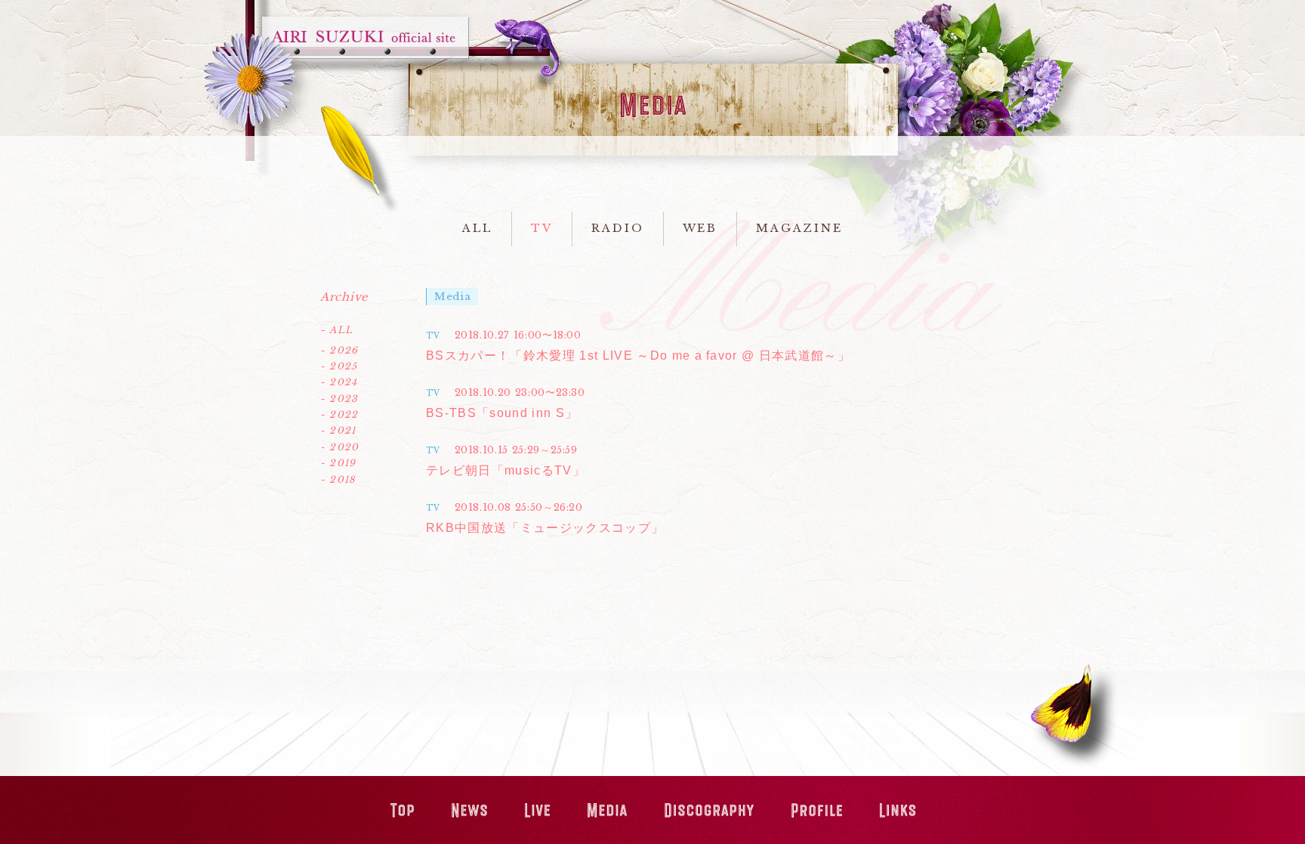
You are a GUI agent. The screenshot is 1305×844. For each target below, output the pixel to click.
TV (542, 228)
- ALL (336, 329)
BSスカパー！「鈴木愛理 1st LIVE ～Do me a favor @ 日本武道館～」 (638, 355)
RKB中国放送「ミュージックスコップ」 (545, 527)
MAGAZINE (799, 228)
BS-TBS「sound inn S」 (502, 413)
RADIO (617, 228)
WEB (700, 228)
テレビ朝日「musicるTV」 (505, 470)
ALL (477, 228)
